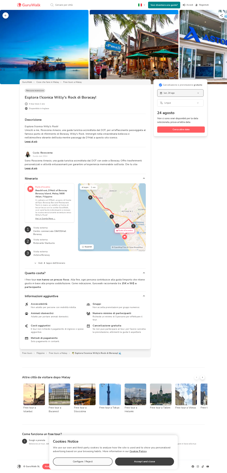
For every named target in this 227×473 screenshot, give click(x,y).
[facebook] (193, 466)
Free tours (27, 353)
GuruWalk (27, 82)
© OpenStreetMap (135, 247)
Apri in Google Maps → (45, 218)
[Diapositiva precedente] (7, 47)
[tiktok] (203, 466)
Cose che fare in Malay (47, 82)
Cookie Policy (138, 451)
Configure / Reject (83, 461)
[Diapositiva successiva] (219, 47)
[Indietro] (5, 15)
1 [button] (133, 226)
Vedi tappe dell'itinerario (51, 263)
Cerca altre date (181, 129)
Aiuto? (48, 466)
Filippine (41, 353)
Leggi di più (31, 141)
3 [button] (111, 216)
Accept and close (144, 461)
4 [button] (90, 197)
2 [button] (117, 225)
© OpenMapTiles (119, 247)
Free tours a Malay (72, 82)
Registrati (204, 4)
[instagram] (198, 466)
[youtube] (208, 466)
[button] (124, 237)
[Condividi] (221, 15)
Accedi (189, 4)
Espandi (88, 247)
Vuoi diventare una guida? (164, 5)
